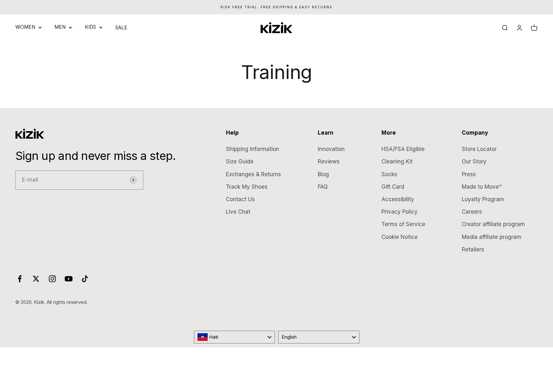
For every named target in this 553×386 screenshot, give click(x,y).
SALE (121, 28)
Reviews (329, 161)
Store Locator (479, 149)
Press (469, 174)
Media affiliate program (491, 237)
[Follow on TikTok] (85, 278)
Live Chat (238, 212)
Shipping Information (252, 149)
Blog (323, 174)
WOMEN (25, 27)
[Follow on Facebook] (19, 278)
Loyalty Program (483, 199)
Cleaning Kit (397, 161)
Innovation (331, 149)
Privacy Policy (399, 212)
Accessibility (397, 199)
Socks (389, 174)
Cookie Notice (399, 237)
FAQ (323, 187)
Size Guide (239, 161)
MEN (60, 27)
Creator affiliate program (493, 224)
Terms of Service (403, 224)
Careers (472, 212)
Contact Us (240, 199)
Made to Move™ (482, 187)
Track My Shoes (247, 187)
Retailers (473, 249)
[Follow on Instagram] (52, 278)
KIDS (90, 27)
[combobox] (234, 337)
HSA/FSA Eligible (403, 149)
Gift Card (392, 187)
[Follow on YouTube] (68, 278)
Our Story (474, 161)
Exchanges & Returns (253, 174)
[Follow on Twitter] (36, 278)
